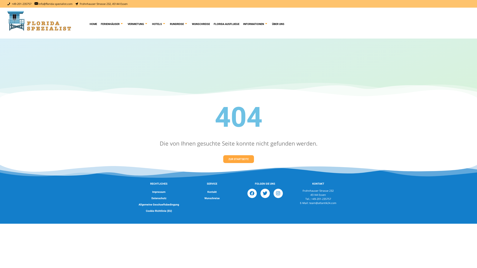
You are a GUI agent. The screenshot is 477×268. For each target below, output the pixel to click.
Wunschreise (201, 24)
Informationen (253, 24)
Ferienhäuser (110, 24)
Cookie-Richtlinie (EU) (159, 210)
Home (93, 24)
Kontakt (212, 191)
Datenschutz (158, 198)
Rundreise (177, 24)
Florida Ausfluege (226, 24)
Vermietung (136, 24)
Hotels (157, 24)
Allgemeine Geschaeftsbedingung (159, 204)
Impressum (158, 191)
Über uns (278, 24)
